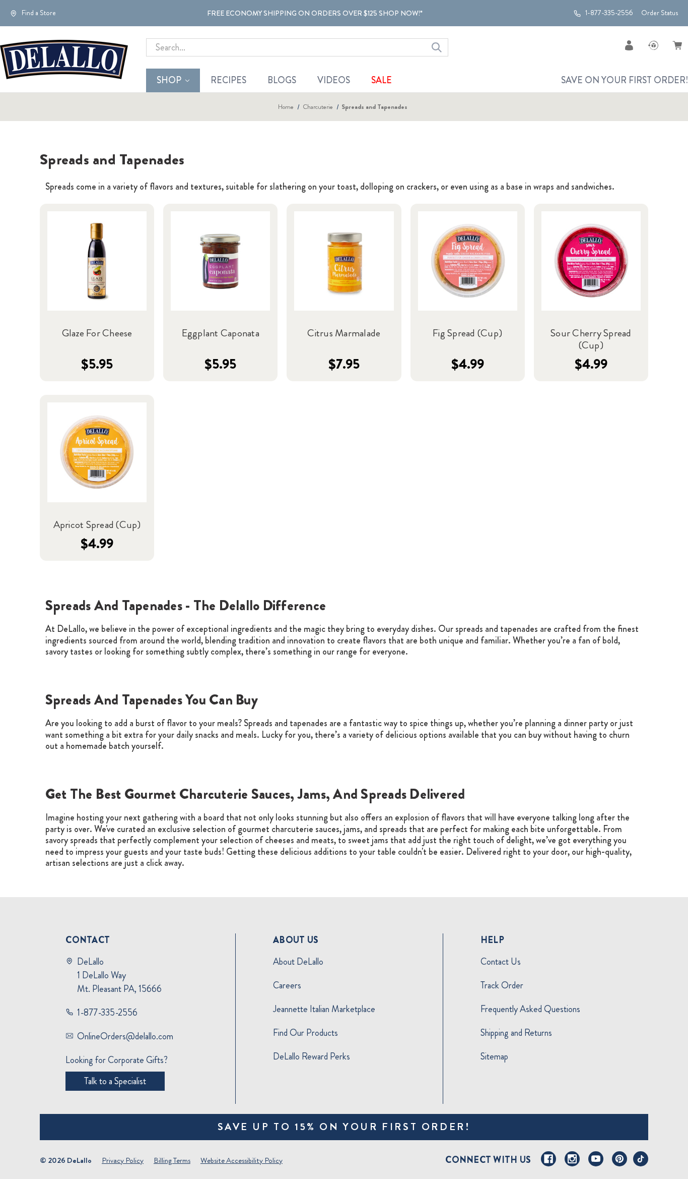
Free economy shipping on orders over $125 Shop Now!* (315, 13)
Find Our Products (305, 1032)
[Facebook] (548, 1158)
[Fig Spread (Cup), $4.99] (467, 261)
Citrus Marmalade (343, 333)
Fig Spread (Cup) (467, 333)
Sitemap (494, 1056)
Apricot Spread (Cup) (97, 525)
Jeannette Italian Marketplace (324, 1009)
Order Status (659, 13)
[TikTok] (640, 1158)
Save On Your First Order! (624, 80)
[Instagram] (572, 1158)
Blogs (281, 80)
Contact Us (500, 961)
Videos (333, 80)
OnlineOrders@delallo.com (125, 1036)
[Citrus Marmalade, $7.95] (343, 261)
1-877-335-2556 (608, 13)
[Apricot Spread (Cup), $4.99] (97, 452)
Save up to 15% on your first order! (344, 1126)
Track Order (501, 985)
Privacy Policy (123, 1160)
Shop (169, 80)
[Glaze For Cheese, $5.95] (97, 261)
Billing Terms (172, 1160)
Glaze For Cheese (97, 333)
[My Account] (629, 45)
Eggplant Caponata (220, 333)
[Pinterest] (619, 1158)
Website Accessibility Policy (241, 1160)
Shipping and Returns (516, 1032)
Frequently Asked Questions (530, 1009)
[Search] (437, 47)
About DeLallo (298, 961)
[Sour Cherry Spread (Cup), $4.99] (591, 261)
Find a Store (38, 13)
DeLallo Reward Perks (311, 1056)
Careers (287, 985)
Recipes (228, 80)
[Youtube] (595, 1158)
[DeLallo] (64, 59)
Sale (381, 80)
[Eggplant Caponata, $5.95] (220, 261)
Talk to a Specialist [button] (115, 1081)
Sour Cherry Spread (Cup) (591, 339)
